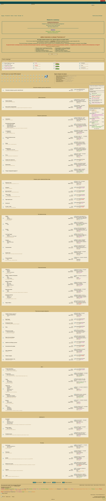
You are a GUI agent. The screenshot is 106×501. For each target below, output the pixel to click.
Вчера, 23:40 (78, 127)
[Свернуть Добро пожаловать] (85, 97)
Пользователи (7, 15)
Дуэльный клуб (8, 191)
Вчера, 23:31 (78, 273)
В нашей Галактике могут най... (81, 302)
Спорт (6, 379)
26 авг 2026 (78, 383)
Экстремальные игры (42, 214)
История (8, 271)
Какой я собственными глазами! (82, 165)
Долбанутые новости (59, 79)
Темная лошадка (8, 355)
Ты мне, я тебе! (8, 206)
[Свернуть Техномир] (85, 443)
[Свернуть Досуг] (85, 367)
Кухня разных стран (10, 421)
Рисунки (8, 388)
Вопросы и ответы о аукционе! (81, 241)
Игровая (8, 218)
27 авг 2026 (78, 151)
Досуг (42, 366)
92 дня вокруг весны (10, 125)
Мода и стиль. (9, 284)
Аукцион (7, 240)
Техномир (42, 442)
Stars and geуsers (8, 350)
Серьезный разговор (42, 267)
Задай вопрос (9, 132)
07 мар (103, 125)
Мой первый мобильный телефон (82, 464)
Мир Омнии (7, 319)
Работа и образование (10, 272)
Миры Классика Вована (9, 337)
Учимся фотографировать (11, 446)
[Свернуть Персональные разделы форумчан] (85, 311)
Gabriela (54, 482)
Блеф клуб (7, 203)
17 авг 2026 (78, 249)
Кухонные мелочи (10, 422)
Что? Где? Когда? (8, 234)
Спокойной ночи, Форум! (8, 65)
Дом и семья (9, 283)
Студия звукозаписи (9, 368)
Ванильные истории (9, 330)
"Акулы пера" (7, 194)
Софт (6, 475)
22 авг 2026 (78, 172)
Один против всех (8, 199)
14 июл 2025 (78, 304)
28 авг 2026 (78, 139)
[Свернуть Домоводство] (85, 417)
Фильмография (9, 409)
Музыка (6, 400)
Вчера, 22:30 (78, 390)
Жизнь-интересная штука (10, 137)
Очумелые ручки (8, 433)
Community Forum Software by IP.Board (99, 496)
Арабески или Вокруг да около (11, 342)
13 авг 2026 (78, 255)
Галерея (15, 15)
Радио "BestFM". (9, 402)
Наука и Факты (8, 302)
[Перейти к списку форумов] (2, 4)
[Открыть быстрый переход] (104, 16)
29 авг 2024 (78, 454)
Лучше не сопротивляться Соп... (82, 247)
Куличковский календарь (10, 123)
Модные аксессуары (80, 284)
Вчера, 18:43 (78, 145)
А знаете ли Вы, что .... (80, 138)
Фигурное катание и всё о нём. (81, 381)
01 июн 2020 (78, 103)
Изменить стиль (8, 496)
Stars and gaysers (79, 351)
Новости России (94, 93)
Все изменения (96, 128)
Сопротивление (8, 247)
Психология (9, 297)
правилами (52, 41)
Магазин (12, 15)
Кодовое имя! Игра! (80, 253)
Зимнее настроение (10, 127)
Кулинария (7, 419)
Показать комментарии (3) (95, 120)
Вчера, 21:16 (78, 333)
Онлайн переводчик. (80, 452)
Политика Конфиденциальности (100, 494)
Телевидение (9, 407)
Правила (8, 235)
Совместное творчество (10, 159)
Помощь (13, 496)
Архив (8, 138)
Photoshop (7, 452)
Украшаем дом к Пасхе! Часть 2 (81, 434)
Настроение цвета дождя (10, 346)
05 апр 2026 (78, 477)
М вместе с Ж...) (79, 183)
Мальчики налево (8, 289)
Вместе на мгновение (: (80, 446)
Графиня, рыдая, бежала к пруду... (97, 102)
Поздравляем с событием (11, 149)
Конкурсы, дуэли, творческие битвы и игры (42, 179)
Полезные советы (10, 423)
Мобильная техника (9, 463)
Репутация (19, 15)
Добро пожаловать (42, 97)
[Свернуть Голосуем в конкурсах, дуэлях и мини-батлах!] (85, 87)
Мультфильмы (9, 408)
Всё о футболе (9, 381)
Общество (7, 269)
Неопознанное (9, 296)
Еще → (103, 82)
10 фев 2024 (78, 243)
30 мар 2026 (78, 109)
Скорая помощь (9, 278)
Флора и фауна (8, 427)
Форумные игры (8, 182)
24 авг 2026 (78, 430)
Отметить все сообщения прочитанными (96, 82)
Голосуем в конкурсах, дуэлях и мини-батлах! (42, 87)
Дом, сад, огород (9, 428)
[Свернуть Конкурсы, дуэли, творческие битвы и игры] (85, 179)
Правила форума (8, 100)
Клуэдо (6, 229)
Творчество (7, 385)
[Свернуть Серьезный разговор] (85, 267)
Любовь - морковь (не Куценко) (11, 275)
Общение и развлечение (42, 115)
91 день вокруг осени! (10, 124)
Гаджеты (7, 469)
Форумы (2, 15)
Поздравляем (8, 148)
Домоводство (41, 417)
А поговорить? (8, 131)
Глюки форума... (79, 107)
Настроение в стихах (80, 396)
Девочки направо (8, 281)
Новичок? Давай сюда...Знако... (9, 63)
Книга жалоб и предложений (10, 106)
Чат (22, 15)
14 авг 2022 (78, 237)
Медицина (8, 270)
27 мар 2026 (78, 157)
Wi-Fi (77, 470)
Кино (6, 405)
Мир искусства (9, 447)
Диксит (6, 223)
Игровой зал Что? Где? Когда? (12, 236)
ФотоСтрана (7, 445)
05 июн (103, 113)
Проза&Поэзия (9, 386)
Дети (7, 282)
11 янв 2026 (78, 376)
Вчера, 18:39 (78, 423)
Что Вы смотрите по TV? (59, 81)
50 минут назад (79, 121)
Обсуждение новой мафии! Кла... (82, 218)
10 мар (103, 118)
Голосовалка (9, 195)
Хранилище (9, 241)
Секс (7, 276)
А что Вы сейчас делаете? (59, 80)
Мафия (6, 216)
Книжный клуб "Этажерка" (11, 395)
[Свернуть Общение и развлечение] (85, 116)
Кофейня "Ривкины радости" (10, 313)
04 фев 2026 (78, 292)
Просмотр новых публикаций (97, 15)
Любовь (78, 277)
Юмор (6, 143)
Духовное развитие (9, 294)
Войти (50, 54)
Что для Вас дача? (79, 428)
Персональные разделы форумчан (42, 311)
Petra (6, 327)
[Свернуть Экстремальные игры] (85, 214)
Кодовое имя (7, 252)
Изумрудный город (9, 322)
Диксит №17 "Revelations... (81, 224)
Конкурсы (7, 187)
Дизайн (6, 457)
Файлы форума (9, 390)
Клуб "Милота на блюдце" (96, 97)
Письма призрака (8, 258)
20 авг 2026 (78, 316)
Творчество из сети (10, 389)
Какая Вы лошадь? (79, 155)
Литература (7, 394)
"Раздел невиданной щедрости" (11, 170)
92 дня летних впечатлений (11, 126)
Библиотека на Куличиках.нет (11, 396)
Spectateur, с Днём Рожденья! (81, 149)
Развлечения (7, 164)
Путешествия (8, 373)
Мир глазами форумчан (10, 374)
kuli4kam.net (53, 499)
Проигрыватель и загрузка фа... (81, 101)
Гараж (8, 290)
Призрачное (78, 259)
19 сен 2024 (78, 460)
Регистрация (55, 54)
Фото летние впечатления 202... (9, 67)
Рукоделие (8, 387)
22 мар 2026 (78, 436)
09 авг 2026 (78, 339)
